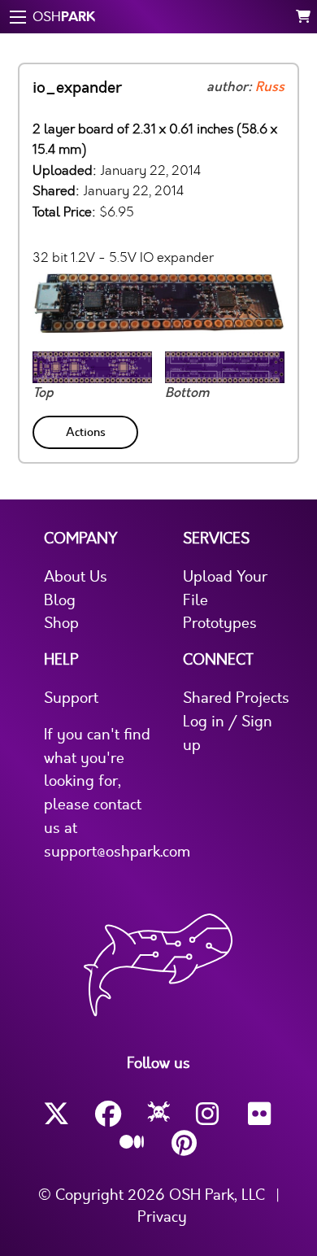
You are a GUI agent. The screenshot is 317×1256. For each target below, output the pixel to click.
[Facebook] (108, 1114)
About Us (75, 577)
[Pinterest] (185, 1143)
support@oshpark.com (117, 851)
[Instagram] (209, 1114)
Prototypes (220, 623)
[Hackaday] (159, 1114)
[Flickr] (261, 1114)
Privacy (162, 1217)
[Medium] (132, 1142)
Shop (61, 623)
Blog (60, 600)
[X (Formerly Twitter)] (56, 1114)
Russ (269, 87)
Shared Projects (236, 698)
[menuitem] (87, 429)
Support (71, 698)
